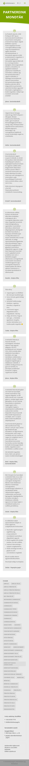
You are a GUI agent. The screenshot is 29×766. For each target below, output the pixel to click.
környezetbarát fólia (11, 653)
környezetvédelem (10, 671)
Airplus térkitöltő (10, 586)
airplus (6, 583)
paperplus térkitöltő (11, 687)
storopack (7, 690)
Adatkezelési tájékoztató (12, 745)
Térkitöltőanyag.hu (10, 699)
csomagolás (8, 605)
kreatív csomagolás (10, 643)
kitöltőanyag (8, 637)
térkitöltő (17, 690)
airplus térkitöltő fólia (12, 593)
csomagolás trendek (10, 615)
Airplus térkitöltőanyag (12, 590)
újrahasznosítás (9, 709)
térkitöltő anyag (9, 696)
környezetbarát (19, 647)
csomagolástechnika (10, 612)
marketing (20, 677)
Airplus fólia (16, 583)
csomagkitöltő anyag (11, 602)
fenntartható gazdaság (11, 631)
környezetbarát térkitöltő (12, 656)
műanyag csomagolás (11, 683)
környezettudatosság (11, 667)
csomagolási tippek (10, 609)
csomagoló (7, 618)
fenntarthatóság (9, 634)
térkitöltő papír (9, 706)
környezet (7, 647)
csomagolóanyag (9, 621)
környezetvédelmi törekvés (12, 674)
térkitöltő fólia (9, 702)
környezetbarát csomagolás (13, 650)
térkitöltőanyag (9, 693)
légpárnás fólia (9, 677)
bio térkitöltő (8, 596)
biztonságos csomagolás (12, 599)
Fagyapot (17, 624)
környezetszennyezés (11, 659)
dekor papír (8, 624)
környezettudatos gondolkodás (10, 663)
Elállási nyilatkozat (10, 751)
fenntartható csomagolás (12, 628)
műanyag (7, 680)
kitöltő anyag (8, 640)
